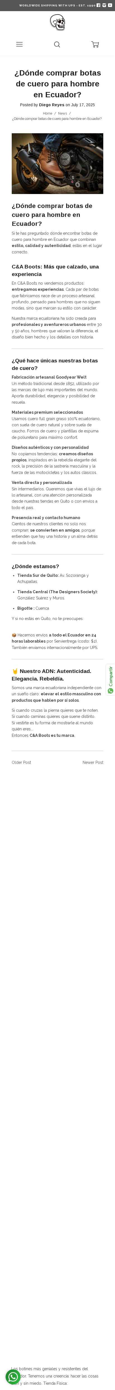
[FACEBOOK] (98, 5)
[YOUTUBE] (109, 5)
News (62, 113)
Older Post (21, 762)
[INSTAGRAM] (103, 5)
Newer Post (93, 762)
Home (47, 113)
